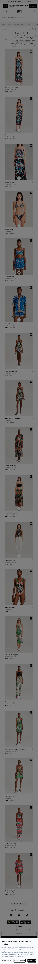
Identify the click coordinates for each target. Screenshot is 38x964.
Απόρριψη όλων (6, 960)
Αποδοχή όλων (32, 960)
